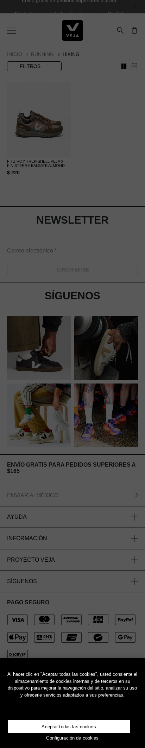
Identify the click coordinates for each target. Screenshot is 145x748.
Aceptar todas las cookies (69, 726)
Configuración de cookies (72, 738)
